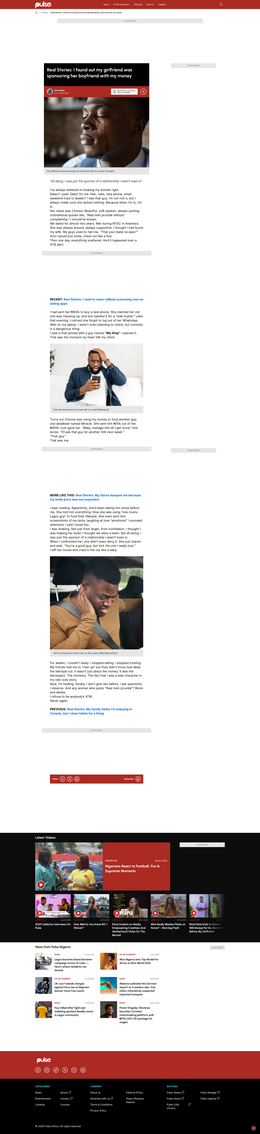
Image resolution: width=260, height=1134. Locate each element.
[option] (53, 917)
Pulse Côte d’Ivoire (173, 1106)
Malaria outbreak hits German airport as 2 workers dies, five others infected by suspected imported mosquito (137, 989)
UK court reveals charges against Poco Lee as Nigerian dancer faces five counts (71, 987)
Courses (65, 1104)
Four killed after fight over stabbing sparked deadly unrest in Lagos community (73, 1011)
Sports (150, 4)
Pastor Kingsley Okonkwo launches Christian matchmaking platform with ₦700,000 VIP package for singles (136, 1015)
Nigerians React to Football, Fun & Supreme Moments (132, 868)
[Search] (221, 4)
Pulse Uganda (208, 1098)
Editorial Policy (134, 1092)
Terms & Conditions (101, 1104)
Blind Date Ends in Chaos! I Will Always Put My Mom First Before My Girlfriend (206, 928)
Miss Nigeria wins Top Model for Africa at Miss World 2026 (138, 961)
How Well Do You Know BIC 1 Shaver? (91, 926)
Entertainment (121, 4)
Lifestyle (137, 4)
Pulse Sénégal (208, 1092)
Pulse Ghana (174, 1092)
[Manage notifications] (253, 1128)
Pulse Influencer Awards (135, 1100)
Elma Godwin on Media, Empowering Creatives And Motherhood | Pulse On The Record (128, 930)
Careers (162, 4)
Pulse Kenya (174, 1098)
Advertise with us (100, 1098)
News (106, 4)
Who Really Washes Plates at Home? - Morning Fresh (168, 926)
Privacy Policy (98, 1110)
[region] (130, 916)
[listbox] (130, 916)
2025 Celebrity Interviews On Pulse (53, 926)
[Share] (143, 92)
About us (95, 1092)
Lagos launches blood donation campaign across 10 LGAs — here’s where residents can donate (73, 965)
